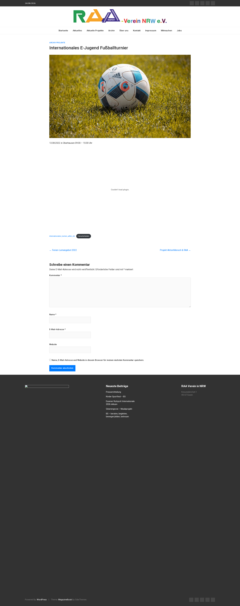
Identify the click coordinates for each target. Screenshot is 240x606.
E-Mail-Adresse (57, 330)
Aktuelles (77, 30)
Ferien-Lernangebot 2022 (63, 250)
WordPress (42, 599)
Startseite (63, 30)
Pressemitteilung (113, 392)
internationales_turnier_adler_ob (62, 236)
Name (52, 315)
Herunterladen (83, 236)
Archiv (111, 30)
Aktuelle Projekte (95, 30)
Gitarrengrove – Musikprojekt (119, 409)
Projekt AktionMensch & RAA (175, 250)
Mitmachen (166, 30)
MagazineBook (65, 599)
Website (53, 345)
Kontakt (137, 30)
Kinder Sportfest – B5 (116, 396)
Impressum (150, 30)
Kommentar (55, 275)
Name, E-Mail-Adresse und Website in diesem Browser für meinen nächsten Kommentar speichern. (98, 360)
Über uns (123, 30)
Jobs (179, 30)
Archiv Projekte (57, 43)
